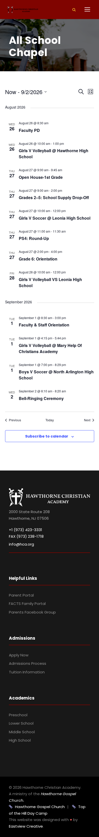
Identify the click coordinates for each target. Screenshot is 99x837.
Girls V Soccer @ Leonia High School (54, 218)
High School (20, 740)
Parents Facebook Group (32, 612)
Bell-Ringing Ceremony (41, 398)
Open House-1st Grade (41, 177)
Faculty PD (29, 130)
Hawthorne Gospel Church (40, 806)
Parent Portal (21, 595)
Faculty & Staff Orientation (44, 325)
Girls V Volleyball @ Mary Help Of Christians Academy (50, 348)
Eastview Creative (26, 826)
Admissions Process (27, 663)
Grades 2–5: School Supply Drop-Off (54, 197)
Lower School (21, 723)
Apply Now (18, 655)
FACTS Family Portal (27, 603)
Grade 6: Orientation (38, 259)
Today (49, 420)
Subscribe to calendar (46, 436)
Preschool (18, 715)
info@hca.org (21, 544)
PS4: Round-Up (34, 238)
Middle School (22, 732)
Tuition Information (27, 672)
